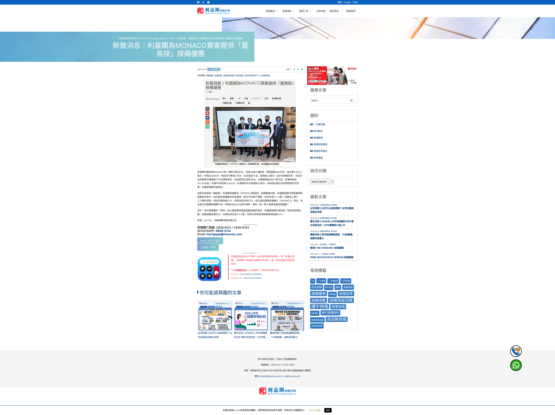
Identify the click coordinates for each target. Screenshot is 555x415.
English (347, 2)
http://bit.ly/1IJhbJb (252, 278)
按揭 (338, 287)
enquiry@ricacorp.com (271, 376)
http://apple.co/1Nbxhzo (251, 274)
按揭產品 (270, 11)
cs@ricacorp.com (291, 376)
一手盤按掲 (333, 281)
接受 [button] (328, 410)
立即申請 (320, 11)
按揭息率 (346, 294)
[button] (332, 75)
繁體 (339, 2)
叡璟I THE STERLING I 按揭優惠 (327, 247)
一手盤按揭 (319, 124)
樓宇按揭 (319, 306)
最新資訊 (334, 11)
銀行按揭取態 (330, 313)
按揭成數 (218, 75)
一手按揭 (321, 281)
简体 (356, 2)
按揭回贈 (332, 294)
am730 (208, 220)
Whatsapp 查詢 (210, 240)
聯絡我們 (351, 11)
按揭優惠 (209, 75)
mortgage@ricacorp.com (224, 234)
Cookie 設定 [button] (315, 410)
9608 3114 (223, 231)
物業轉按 (314, 313)
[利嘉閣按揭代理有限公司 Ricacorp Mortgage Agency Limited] (213, 11)
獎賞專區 (287, 11)
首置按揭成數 (317, 320)
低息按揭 (316, 287)
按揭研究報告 (320, 151)
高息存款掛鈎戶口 (251, 75)
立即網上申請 (208, 247)
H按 (312, 281)
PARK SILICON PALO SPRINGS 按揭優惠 (331, 257)
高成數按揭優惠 (316, 326)
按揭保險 (348, 287)
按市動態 (214, 69)
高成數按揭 (265, 75)
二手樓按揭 (345, 281)
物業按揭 (239, 75)
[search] (329, 100)
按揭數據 (318, 137)
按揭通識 (318, 157)
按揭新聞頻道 (320, 144)
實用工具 (303, 11)
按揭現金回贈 (229, 75)
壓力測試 (328, 287)
